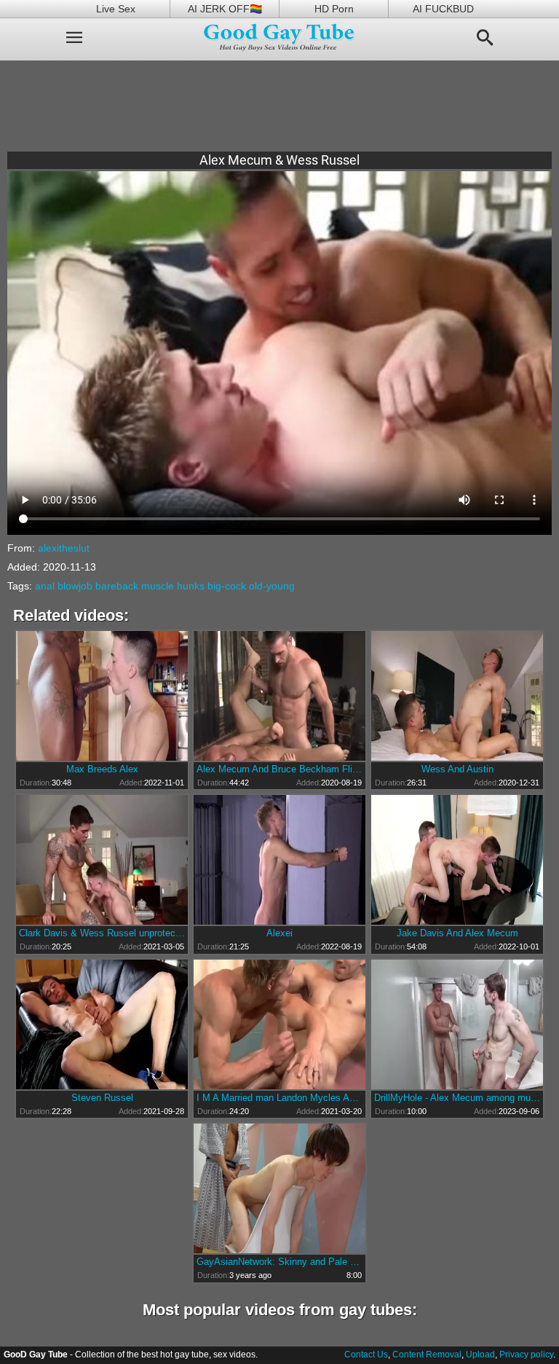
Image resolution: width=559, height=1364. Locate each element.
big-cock (226, 586)
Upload (480, 1354)
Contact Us (366, 1354)
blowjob (75, 586)
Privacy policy (526, 1354)
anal (45, 586)
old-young (272, 586)
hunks (191, 586)
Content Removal (426, 1354)
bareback (116, 586)
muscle (157, 586)
